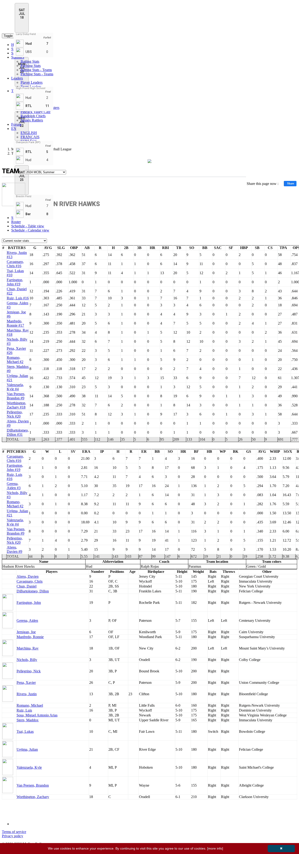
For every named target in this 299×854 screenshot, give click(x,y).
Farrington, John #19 (15, 282)
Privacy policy (12, 836)
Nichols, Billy (27, 660)
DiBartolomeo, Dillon (33, 591)
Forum (16, 124)
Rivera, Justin (27, 694)
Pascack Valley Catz (35, 112)
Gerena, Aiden (27, 620)
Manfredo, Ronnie (30, 637)
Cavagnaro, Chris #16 (15, 264)
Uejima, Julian (27, 749)
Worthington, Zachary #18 (16, 405)
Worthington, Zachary (33, 797)
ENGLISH (29, 133)
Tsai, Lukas (25, 731)
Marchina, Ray (28, 648)
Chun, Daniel (26, 586)
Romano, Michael (30, 705)
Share (290, 183)
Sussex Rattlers (32, 120)
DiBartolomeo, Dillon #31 (18, 432)
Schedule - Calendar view (30, 230)
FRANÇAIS (30, 137)
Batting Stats (30, 61)
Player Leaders (32, 82)
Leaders (17, 78)
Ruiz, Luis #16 (18, 298)
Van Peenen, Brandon (33, 785)
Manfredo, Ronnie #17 (15, 323)
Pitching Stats (31, 66)
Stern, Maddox (28, 720)
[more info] (215, 848)
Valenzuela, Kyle (29, 767)
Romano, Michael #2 (15, 360)
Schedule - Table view (27, 226)
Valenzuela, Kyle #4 (15, 387)
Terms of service (14, 832)
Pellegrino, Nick (29, 671)
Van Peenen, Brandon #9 (16, 396)
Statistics (17, 57)
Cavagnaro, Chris (30, 581)
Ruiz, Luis (24, 710)
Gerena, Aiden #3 (14, 486)
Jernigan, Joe (26, 632)
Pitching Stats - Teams (37, 74)
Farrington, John (29, 603)
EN (13, 129)
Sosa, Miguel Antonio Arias (37, 715)
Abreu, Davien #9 (14, 549)
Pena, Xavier (26, 683)
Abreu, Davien (28, 576)
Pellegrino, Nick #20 (15, 414)
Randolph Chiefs (33, 116)
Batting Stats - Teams (36, 70)
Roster (16, 222)
